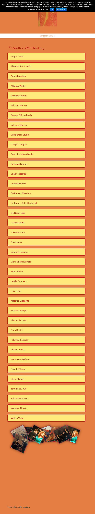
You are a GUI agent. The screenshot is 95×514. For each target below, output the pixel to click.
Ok (52, 9)
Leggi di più (61, 9)
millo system (23, 507)
